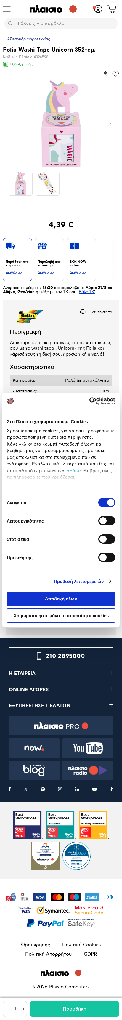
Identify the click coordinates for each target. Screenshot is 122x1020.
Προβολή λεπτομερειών (79, 581)
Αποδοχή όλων (61, 598)
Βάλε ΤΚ (86, 292)
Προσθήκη (74, 1009)
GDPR (90, 954)
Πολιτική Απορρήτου (48, 954)
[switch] (106, 520)
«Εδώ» (74, 470)
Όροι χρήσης (35, 944)
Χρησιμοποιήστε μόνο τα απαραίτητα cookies (61, 615)
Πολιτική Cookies (81, 944)
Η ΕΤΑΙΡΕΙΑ (22, 673)
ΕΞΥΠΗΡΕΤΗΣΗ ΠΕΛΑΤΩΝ (39, 705)
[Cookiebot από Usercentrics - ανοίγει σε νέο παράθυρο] (89, 401)
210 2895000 (65, 656)
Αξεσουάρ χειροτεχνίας (28, 39)
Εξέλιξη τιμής (21, 64)
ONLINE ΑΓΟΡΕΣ (29, 689)
